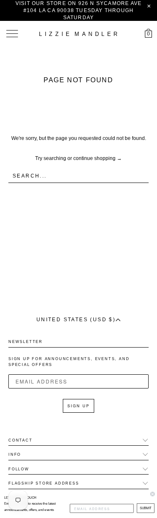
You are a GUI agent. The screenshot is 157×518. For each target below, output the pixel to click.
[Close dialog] (152, 494)
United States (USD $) (76, 319)
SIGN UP (78, 406)
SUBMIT (145, 508)
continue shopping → (97, 158)
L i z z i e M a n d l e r (78, 34)
